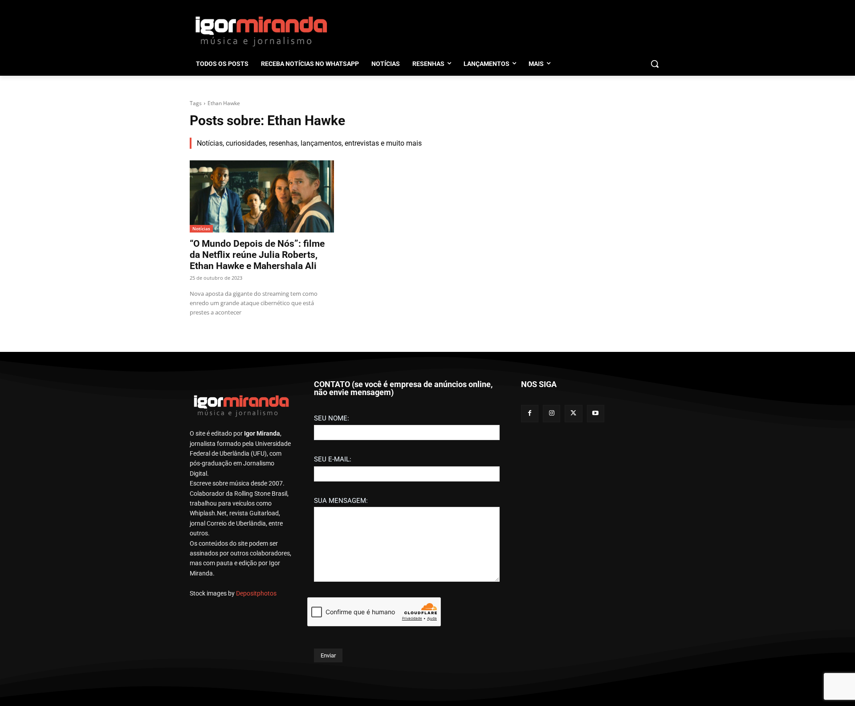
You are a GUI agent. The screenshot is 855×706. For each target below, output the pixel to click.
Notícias (201, 228)
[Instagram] (551, 413)
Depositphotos (256, 593)
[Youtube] (595, 413)
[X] (573, 413)
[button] (654, 63)
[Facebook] (529, 413)
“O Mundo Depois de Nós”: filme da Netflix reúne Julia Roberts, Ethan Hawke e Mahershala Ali (257, 254)
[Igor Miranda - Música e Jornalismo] (261, 30)
